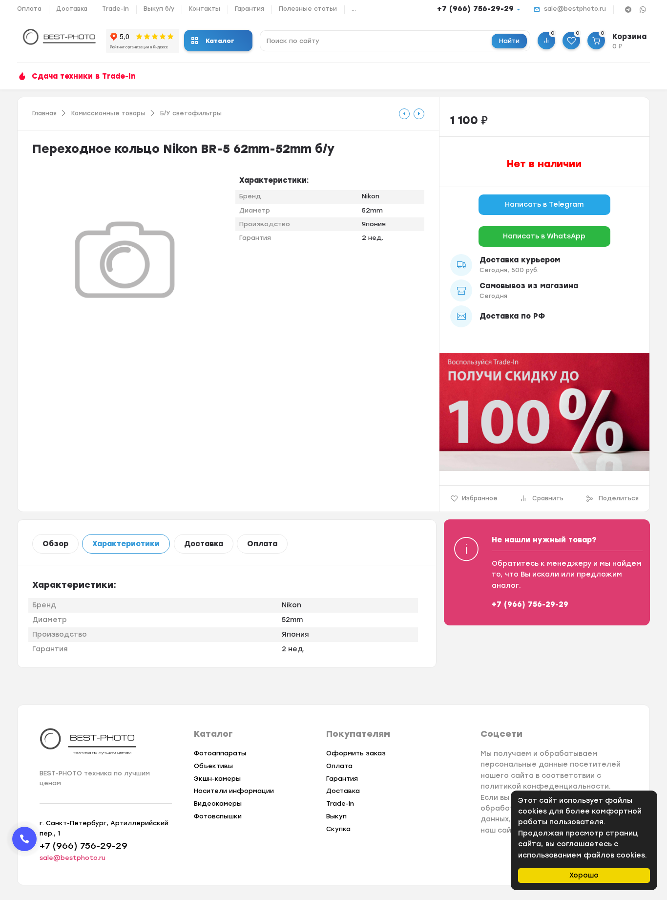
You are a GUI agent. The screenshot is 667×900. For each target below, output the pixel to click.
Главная (44, 113)
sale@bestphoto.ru (575, 8)
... (354, 8)
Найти (509, 40)
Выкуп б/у (159, 8)
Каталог (220, 40)
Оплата (29, 8)
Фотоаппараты (220, 753)
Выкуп (336, 816)
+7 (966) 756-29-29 (475, 8)
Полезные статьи (308, 8)
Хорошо (584, 875)
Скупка (338, 829)
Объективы (213, 766)
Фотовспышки (218, 816)
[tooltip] (404, 113)
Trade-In (115, 8)
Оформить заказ (356, 753)
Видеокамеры (218, 803)
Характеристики (126, 543)
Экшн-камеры (217, 778)
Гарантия (249, 8)
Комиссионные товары (108, 113)
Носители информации (234, 790)
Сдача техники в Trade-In (84, 76)
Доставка (71, 8)
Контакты (204, 8)
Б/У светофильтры (191, 113)
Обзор (55, 543)
